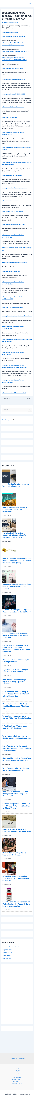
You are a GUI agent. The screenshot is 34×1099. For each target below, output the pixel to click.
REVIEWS (17, 1075)
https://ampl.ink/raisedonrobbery (13, 107)
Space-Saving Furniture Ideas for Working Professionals (15, 485)
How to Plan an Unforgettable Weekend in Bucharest (14, 854)
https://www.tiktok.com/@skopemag (14, 36)
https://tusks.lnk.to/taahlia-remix (12, 211)
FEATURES (17, 1071)
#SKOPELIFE (17, 1077)
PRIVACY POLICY (17, 1084)
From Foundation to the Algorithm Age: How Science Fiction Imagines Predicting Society (16, 748)
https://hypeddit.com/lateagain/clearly (14, 263)
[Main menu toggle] (30, 3)
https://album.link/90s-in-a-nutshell (14, 393)
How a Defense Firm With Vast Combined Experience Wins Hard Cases (15, 706)
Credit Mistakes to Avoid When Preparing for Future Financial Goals (16, 830)
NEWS (17, 1073)
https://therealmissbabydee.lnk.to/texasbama (17, 316)
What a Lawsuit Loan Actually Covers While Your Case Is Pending (16, 717)
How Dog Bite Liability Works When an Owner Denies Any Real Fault (16, 759)
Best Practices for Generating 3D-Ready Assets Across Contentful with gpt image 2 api (16, 694)
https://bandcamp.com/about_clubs (13, 224)
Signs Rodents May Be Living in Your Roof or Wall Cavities (15, 671)
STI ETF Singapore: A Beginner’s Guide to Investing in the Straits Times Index (15, 635)
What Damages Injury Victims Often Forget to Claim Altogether (16, 769)
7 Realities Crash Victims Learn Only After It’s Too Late (14, 727)
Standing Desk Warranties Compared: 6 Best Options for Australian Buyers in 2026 (14, 535)
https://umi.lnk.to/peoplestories (12, 307)
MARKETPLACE (17, 1079)
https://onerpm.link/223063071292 (13, 68)
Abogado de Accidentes (17, 1059)
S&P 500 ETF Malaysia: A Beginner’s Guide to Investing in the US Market (16, 611)
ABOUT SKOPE (17, 1082)
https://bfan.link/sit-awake (10, 201)
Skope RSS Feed (7, 953)
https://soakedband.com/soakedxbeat (14, 188)
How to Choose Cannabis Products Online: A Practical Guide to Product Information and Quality (16, 561)
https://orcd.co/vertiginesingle (12, 175)
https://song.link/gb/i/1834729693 (13, 94)
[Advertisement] (17, 994)
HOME (17, 1069)
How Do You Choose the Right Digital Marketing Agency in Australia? (14, 682)
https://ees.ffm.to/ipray (9, 117)
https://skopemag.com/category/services (15, 51)
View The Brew (6, 958)
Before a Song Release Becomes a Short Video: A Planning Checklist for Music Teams (16, 806)
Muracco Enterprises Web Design (12, 947)
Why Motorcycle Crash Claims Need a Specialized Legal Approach (16, 737)
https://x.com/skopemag (10, 32)
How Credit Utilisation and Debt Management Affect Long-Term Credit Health (15, 794)
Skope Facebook (7, 950)
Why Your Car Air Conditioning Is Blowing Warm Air (15, 661)
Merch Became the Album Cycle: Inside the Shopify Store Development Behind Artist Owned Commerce (16, 648)
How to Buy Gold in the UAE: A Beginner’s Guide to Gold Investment (14, 509)
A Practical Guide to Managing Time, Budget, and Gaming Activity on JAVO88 (16, 878)
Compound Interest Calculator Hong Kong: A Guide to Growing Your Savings (16, 586)
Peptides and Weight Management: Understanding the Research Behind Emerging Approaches (16, 904)
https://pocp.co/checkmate (11, 271)
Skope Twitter (6, 955)
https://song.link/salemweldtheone (13, 79)
